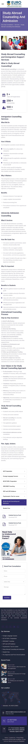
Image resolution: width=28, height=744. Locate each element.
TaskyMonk (21, 741)
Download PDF (13, 517)
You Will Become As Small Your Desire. (16, 681)
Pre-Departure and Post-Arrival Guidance (14, 654)
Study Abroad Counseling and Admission (11, 502)
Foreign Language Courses (10, 476)
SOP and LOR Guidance (9, 491)
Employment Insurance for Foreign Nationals (16, 674)
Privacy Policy (19, 737)
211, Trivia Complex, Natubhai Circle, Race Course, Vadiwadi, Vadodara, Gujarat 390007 (16, 729)
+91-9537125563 (13, 705)
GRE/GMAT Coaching (9, 486)
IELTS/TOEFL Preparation (10, 481)
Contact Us (12, 737)
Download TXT (13, 525)
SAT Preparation (7, 471)
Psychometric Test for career (11, 496)
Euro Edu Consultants (16, 739)
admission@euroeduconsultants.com (16, 712)
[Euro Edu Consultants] (14, 4)
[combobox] (14, 581)
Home (6, 737)
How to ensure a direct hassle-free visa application (17, 667)
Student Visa (6, 508)
